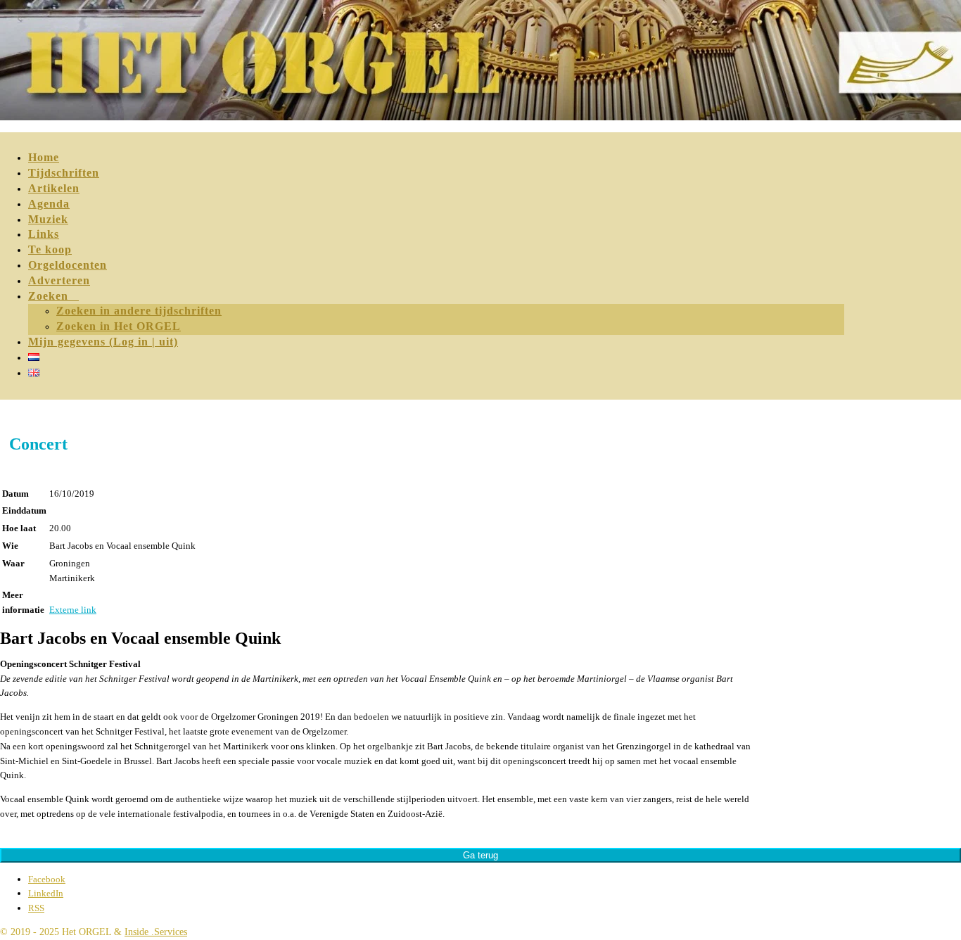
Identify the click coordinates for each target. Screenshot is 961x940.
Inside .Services (156, 932)
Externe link (72, 609)
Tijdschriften (63, 173)
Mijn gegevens (103, 342)
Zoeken (53, 296)
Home (43, 157)
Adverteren (59, 280)
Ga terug (480, 855)
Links (43, 234)
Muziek (48, 219)
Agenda (49, 204)
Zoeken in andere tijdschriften (139, 311)
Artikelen (53, 188)
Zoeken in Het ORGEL (118, 326)
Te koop (50, 249)
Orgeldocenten (67, 265)
